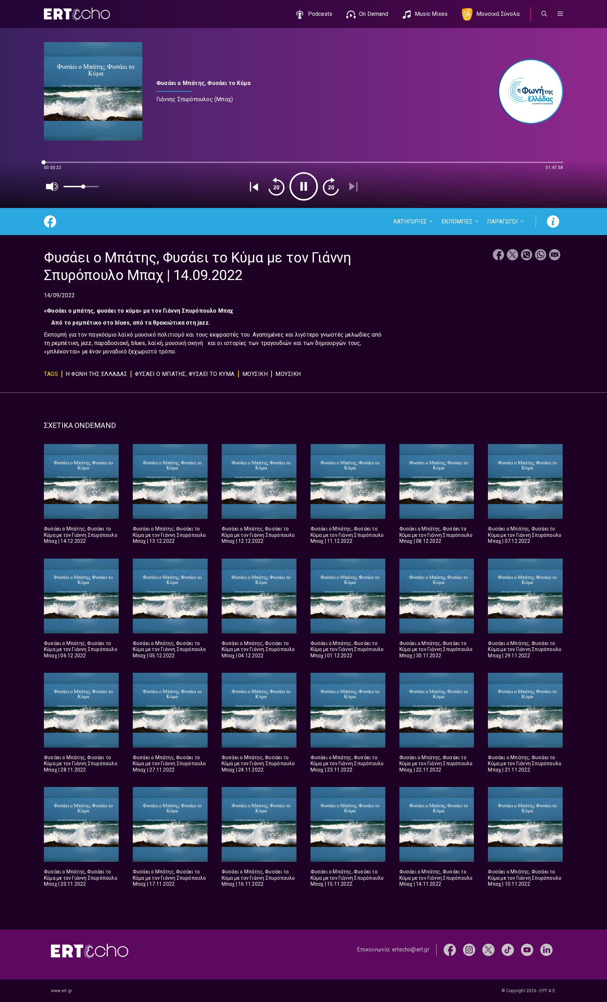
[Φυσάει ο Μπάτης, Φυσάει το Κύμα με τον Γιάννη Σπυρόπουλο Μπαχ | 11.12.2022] (348, 481)
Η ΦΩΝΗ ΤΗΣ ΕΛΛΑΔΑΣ (96, 374)
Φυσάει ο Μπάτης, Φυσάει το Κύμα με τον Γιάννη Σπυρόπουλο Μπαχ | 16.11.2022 (258, 878)
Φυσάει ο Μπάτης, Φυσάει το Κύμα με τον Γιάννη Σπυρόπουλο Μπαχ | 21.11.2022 (524, 764)
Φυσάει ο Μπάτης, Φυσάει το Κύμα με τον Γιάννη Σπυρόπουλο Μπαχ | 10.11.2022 (524, 878)
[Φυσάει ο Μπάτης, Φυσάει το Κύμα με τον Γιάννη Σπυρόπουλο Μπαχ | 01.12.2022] (348, 596)
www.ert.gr (61, 990)
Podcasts (320, 14)
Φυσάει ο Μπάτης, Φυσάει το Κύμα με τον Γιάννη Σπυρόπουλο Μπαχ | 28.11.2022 (80, 764)
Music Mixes (431, 14)
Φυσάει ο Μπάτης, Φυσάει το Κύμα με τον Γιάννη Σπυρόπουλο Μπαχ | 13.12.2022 (169, 535)
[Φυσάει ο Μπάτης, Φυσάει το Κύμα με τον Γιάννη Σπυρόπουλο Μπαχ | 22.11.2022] (436, 710)
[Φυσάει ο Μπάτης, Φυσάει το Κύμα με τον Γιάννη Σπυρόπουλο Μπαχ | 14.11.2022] (436, 824)
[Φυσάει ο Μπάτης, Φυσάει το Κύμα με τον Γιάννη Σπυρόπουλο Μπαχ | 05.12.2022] (170, 596)
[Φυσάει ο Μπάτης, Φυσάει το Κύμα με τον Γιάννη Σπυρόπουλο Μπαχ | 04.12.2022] (259, 596)
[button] (560, 14)
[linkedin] (546, 949)
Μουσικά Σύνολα (498, 14)
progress (55, 165)
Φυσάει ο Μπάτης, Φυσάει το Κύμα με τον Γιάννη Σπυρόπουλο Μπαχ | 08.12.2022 (436, 535)
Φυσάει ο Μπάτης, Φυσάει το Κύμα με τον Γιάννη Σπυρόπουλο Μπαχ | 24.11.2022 (258, 764)
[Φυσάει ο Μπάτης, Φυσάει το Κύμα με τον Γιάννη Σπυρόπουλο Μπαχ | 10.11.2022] (525, 824)
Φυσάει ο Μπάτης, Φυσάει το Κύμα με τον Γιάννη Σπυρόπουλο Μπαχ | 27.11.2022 (169, 764)
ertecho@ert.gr (410, 949)
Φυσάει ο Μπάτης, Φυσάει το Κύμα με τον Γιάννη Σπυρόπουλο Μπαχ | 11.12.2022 (347, 535)
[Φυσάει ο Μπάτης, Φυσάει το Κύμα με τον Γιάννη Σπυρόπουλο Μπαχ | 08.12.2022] (436, 481)
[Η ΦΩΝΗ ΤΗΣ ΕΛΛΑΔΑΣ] (527, 91)
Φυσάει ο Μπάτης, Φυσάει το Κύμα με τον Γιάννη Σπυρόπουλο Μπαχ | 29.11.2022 (524, 649)
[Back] (254, 186)
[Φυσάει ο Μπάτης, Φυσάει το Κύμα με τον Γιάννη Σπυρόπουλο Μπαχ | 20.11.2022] (81, 824)
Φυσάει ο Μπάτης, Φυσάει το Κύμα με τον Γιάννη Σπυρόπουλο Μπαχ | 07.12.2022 (524, 535)
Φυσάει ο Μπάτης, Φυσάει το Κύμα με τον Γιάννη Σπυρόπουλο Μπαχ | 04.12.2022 (258, 649)
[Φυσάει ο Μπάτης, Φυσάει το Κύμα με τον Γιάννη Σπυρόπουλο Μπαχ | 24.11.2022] (259, 710)
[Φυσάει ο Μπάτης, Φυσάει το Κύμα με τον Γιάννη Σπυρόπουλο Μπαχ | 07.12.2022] (525, 481)
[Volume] (52, 187)
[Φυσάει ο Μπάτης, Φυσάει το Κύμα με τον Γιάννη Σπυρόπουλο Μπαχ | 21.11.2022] (525, 710)
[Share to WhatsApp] (540, 255)
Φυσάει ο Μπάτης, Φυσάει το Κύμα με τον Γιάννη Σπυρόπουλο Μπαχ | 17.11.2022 (169, 878)
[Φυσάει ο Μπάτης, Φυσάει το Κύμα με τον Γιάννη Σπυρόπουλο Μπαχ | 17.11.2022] (170, 824)
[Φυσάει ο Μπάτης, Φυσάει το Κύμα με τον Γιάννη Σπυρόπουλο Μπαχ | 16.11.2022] (259, 824)
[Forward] (331, 186)
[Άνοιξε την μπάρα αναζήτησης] (544, 14)
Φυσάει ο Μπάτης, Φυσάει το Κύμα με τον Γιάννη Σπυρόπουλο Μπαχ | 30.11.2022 (436, 649)
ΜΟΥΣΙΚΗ (255, 374)
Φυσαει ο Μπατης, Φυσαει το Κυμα (185, 374)
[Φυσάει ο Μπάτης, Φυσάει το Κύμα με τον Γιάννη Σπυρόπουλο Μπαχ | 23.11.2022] (348, 710)
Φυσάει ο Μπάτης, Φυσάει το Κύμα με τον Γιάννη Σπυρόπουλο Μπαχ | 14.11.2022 (436, 878)
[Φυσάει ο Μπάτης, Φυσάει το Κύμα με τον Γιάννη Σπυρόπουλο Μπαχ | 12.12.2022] (259, 481)
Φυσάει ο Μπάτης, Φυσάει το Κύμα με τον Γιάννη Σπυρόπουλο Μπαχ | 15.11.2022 (347, 878)
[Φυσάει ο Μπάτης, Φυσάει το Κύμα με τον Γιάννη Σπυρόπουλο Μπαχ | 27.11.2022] (170, 710)
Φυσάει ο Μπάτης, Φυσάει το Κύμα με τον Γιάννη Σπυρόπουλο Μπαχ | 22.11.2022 (436, 764)
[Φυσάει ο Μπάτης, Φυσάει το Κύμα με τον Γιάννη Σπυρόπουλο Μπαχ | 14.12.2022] (81, 481)
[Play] (303, 186)
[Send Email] (554, 255)
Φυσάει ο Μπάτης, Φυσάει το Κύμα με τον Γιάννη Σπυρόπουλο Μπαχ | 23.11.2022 (347, 764)
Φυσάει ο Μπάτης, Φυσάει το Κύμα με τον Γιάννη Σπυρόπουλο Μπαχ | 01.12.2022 (347, 649)
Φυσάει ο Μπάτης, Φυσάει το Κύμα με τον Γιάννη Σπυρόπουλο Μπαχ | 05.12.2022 (169, 649)
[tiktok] (508, 949)
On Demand (373, 14)
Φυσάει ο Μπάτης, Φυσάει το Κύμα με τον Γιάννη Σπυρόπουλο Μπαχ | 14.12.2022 (80, 535)
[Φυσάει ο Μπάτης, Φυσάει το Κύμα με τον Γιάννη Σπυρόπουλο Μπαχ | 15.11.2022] (348, 824)
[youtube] (527, 949)
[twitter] (488, 949)
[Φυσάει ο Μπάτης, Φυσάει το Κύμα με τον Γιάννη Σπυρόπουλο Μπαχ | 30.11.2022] (436, 596)
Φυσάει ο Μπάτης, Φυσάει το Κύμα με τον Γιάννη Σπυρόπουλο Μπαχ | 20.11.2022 (80, 878)
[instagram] (469, 949)
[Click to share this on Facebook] (498, 255)
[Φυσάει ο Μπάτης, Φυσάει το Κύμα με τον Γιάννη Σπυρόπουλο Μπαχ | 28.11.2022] (81, 710)
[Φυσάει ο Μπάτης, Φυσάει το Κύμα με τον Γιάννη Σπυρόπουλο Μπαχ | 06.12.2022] (81, 596)
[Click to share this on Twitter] (512, 255)
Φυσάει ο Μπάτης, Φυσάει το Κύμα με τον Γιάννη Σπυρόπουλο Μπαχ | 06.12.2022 (80, 649)
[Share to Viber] (526, 255)
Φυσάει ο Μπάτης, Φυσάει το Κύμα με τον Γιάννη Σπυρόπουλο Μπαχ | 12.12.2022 (258, 535)
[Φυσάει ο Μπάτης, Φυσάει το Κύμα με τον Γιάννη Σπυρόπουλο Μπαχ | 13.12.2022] (170, 481)
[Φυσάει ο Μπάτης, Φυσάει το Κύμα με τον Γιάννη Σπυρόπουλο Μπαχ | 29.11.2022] (525, 596)
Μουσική (288, 374)
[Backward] (276, 186)
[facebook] (450, 949)
